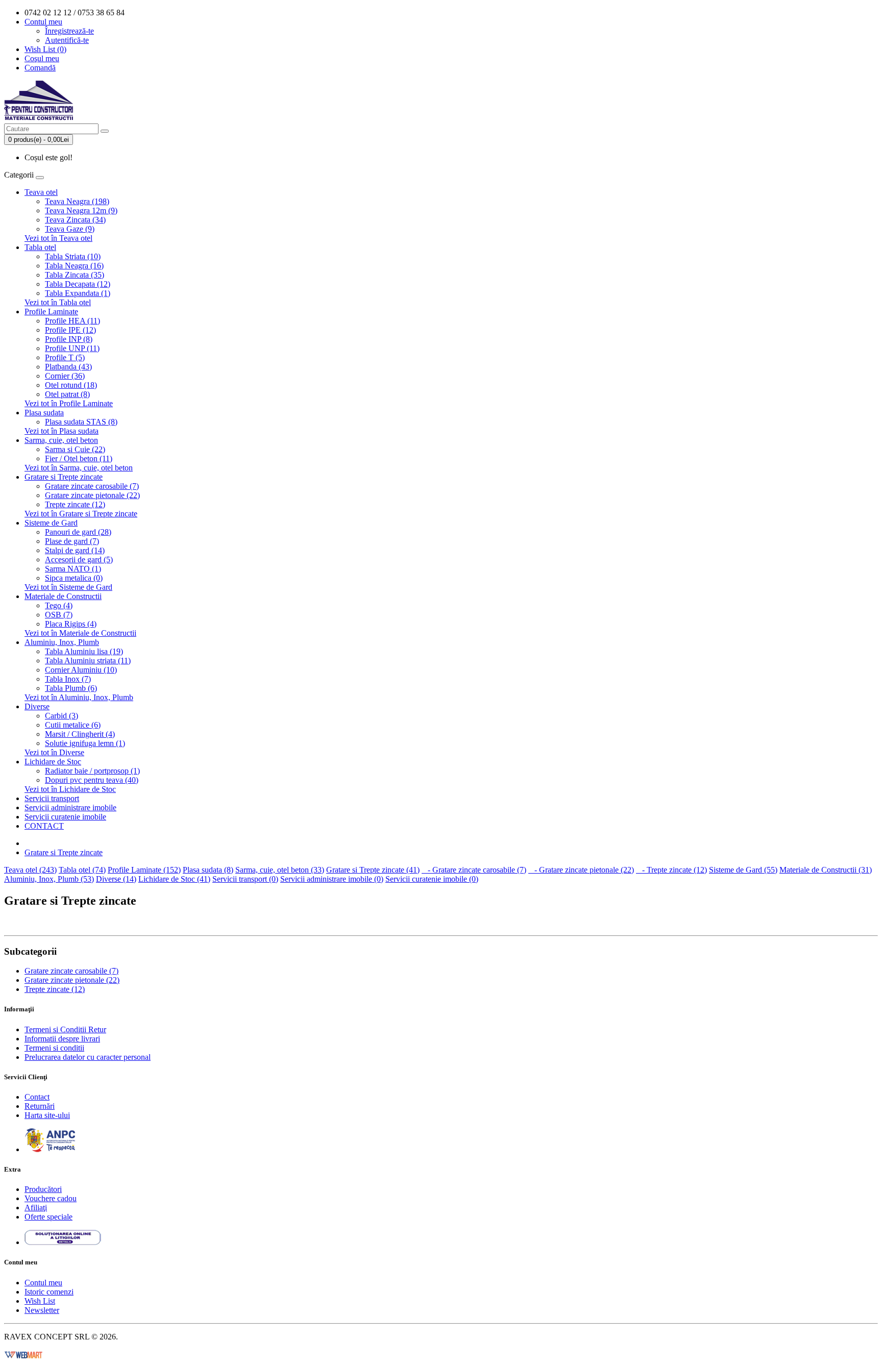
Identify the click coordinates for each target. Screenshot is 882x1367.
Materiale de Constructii (63, 596)
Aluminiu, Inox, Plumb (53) (49, 879)
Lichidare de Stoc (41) (174, 879)
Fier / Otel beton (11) (78, 458)
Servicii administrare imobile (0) (331, 879)
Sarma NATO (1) (73, 568)
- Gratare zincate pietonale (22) (581, 869)
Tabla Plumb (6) (71, 688)
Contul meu (43, 1282)
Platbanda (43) (68, 366)
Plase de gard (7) (72, 541)
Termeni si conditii (54, 1047)
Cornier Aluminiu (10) (81, 669)
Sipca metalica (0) (74, 578)
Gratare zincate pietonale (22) (92, 495)
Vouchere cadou (50, 1198)
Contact (37, 1096)
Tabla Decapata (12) (77, 284)
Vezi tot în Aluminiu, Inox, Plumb (78, 697)
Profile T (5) (65, 357)
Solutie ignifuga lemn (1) (85, 743)
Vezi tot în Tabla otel (57, 302)
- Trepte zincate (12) (671, 869)
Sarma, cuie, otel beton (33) (279, 869)
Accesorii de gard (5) (79, 559)
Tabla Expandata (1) (77, 293)
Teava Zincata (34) (75, 219)
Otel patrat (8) (67, 394)
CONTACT (44, 826)
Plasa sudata (44, 412)
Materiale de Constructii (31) (825, 869)
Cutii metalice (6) (73, 724)
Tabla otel (40, 247)
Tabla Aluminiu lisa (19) (84, 651)
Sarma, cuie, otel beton (61, 440)
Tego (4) (58, 605)
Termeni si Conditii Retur (65, 1029)
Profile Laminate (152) (144, 869)
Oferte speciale (48, 1216)
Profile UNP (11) (72, 348)
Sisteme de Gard (51, 522)
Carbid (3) (61, 715)
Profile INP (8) (68, 339)
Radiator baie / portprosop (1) (92, 770)
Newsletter (41, 1310)
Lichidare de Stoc (52, 761)
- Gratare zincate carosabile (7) (474, 869)
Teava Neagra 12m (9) (81, 210)
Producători (43, 1189)
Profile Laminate (51, 311)
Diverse (37, 706)
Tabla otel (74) (82, 869)
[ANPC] (50, 1149)
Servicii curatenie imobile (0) (431, 879)
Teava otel (41, 192)
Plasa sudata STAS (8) (81, 421)
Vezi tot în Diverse (54, 752)
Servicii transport (51, 798)
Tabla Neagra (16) (74, 265)
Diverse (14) (116, 879)
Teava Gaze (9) (69, 229)
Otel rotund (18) (71, 385)
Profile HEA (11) (72, 320)
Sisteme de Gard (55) (743, 869)
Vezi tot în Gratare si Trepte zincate (80, 513)
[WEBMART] (23, 1354)
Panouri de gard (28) (78, 532)
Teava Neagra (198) (77, 201)
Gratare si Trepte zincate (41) (373, 869)
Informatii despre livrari (62, 1038)
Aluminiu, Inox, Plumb (61, 642)
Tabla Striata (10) (73, 256)
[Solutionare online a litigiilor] (62, 1242)
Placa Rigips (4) (70, 623)
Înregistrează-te (69, 31)
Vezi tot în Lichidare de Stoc (70, 789)
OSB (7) (58, 614)
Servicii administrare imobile (70, 807)
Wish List (39, 1301)
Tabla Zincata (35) (74, 274)
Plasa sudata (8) (208, 869)
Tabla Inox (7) (68, 679)
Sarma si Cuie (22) (75, 449)
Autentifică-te (67, 40)
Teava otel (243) (30, 869)
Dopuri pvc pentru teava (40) (91, 780)
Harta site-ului (47, 1115)
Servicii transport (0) (245, 879)
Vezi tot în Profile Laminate (68, 403)
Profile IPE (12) (70, 330)
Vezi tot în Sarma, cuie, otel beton (78, 467)
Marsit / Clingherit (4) (80, 734)
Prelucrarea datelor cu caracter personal (87, 1057)
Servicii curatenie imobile (65, 816)
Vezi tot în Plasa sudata (61, 431)
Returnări (39, 1106)
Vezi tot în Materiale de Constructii (80, 633)
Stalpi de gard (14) (75, 550)
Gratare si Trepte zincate (63, 477)
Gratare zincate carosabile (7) (92, 486)
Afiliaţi (35, 1207)
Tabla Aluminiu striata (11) (88, 660)
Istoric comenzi (49, 1291)
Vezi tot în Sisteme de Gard (68, 587)
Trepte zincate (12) (75, 504)
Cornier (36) (65, 375)
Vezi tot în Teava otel (58, 238)
